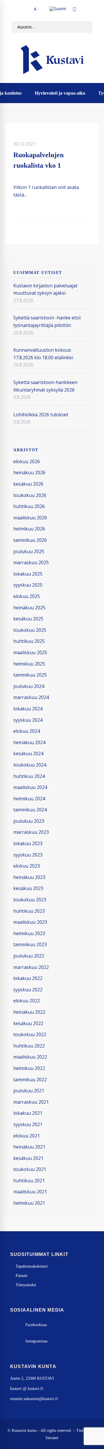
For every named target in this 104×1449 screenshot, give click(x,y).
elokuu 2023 (26, 866)
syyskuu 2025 (27, 585)
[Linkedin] (80, 231)
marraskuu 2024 (31, 697)
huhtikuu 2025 (29, 641)
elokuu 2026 (26, 461)
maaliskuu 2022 (30, 1057)
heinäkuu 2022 (29, 1012)
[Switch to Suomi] (57, 9)
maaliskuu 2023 (30, 922)
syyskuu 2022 (27, 989)
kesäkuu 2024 (28, 753)
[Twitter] (70, 231)
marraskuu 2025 (31, 562)
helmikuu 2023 (29, 933)
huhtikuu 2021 (29, 1180)
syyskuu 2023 (27, 855)
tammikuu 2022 (30, 1079)
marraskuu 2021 (31, 1102)
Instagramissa (36, 1341)
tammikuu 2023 (30, 944)
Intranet (52, 1438)
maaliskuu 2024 (30, 787)
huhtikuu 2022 (29, 1046)
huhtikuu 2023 (29, 911)
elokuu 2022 (26, 1000)
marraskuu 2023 (31, 832)
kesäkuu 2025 (28, 618)
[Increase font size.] (41, 9)
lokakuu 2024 (27, 708)
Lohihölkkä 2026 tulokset (40, 414)
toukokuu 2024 (29, 765)
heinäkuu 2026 (29, 472)
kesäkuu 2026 (28, 484)
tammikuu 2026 (30, 540)
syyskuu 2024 (27, 720)
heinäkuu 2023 (29, 877)
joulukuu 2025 (28, 551)
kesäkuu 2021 (28, 1158)
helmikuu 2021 (29, 1203)
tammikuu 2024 (30, 809)
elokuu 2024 (26, 731)
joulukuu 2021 (28, 1090)
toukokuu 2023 (29, 899)
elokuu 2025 (26, 596)
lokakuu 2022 (27, 978)
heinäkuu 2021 (29, 1147)
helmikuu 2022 (29, 1068)
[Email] (89, 231)
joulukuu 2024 (28, 686)
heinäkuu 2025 (29, 607)
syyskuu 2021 (27, 1124)
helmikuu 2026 (29, 529)
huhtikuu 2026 (29, 506)
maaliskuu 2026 (30, 517)
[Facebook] (61, 231)
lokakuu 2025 (27, 574)
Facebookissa (36, 1325)
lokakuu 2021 (27, 1113)
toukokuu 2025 (29, 630)
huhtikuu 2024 (29, 776)
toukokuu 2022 (29, 1034)
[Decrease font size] (29, 9)
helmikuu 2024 (29, 798)
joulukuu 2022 (28, 956)
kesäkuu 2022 (28, 1023)
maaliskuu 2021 (30, 1191)
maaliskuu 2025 (30, 652)
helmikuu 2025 (29, 664)
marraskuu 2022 (31, 967)
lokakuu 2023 (27, 843)
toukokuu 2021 (29, 1169)
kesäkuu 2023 (28, 888)
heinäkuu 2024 (29, 742)
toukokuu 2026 (29, 495)
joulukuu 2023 (28, 821)
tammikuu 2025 (30, 675)
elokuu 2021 (26, 1136)
